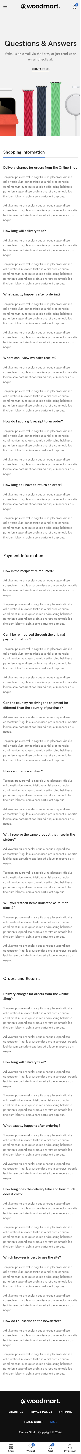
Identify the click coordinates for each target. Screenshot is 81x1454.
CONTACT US (40, 69)
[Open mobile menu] (5, 6)
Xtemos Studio (28, 1432)
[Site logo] (40, 6)
